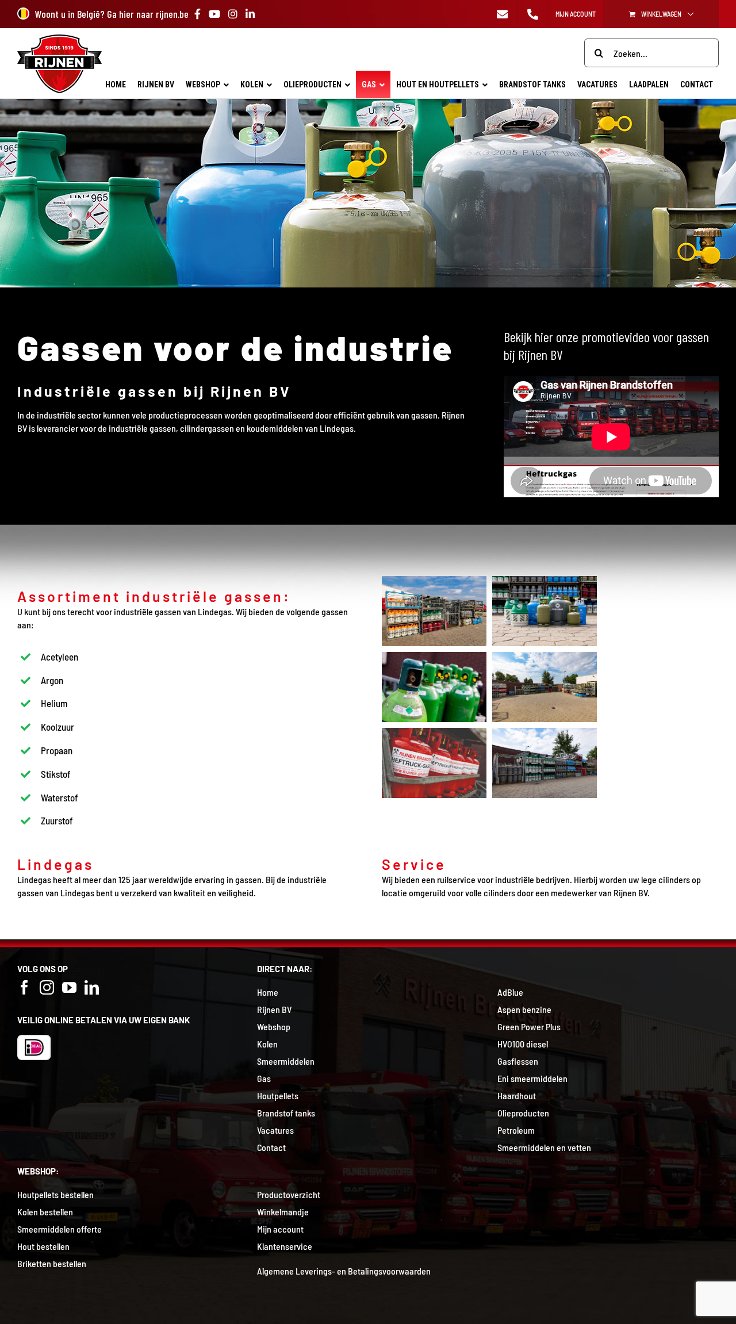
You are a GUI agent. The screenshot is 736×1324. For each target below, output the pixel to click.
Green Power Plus (529, 1026)
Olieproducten (523, 1112)
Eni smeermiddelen (532, 1078)
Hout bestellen (43, 1246)
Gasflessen (517, 1061)
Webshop (273, 1026)
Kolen (267, 1043)
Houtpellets (277, 1095)
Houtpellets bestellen (55, 1194)
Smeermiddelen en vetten (544, 1147)
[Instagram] (47, 987)
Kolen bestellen (45, 1211)
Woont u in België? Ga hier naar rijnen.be (112, 13)
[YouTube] (69, 987)
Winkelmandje (283, 1211)
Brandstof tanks (286, 1112)
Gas (264, 1078)
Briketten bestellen (51, 1263)
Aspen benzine (524, 1009)
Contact (271, 1147)
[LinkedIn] (92, 987)
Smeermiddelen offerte (59, 1228)
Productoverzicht (288, 1194)
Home (267, 992)
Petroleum (516, 1130)
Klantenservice (284, 1246)
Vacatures (275, 1130)
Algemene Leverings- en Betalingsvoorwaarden (344, 1270)
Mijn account (280, 1228)
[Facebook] (24, 987)
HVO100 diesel (522, 1043)
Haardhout (516, 1095)
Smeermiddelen (286, 1061)
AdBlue (510, 992)
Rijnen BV (274, 1009)
